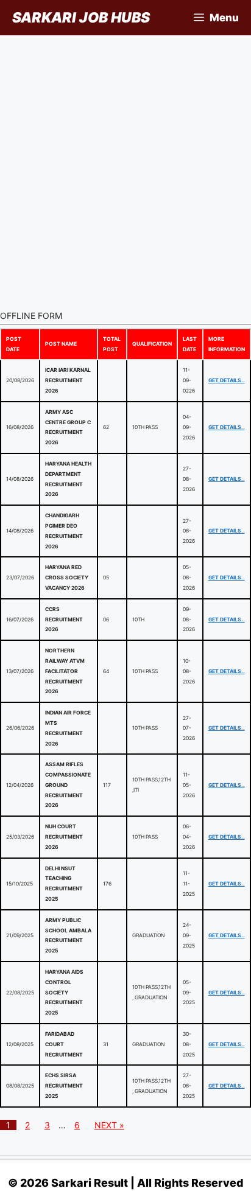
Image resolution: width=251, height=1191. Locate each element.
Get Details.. (226, 380)
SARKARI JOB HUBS (81, 17)
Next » (109, 1125)
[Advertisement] (125, 166)
